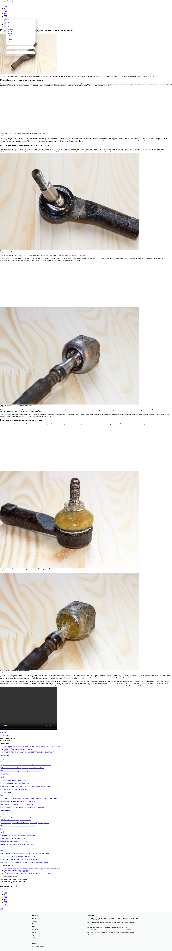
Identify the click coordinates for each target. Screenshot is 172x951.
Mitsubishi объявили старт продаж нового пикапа (16, 820)
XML (1, 909)
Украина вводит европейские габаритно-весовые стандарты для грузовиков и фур (29, 751)
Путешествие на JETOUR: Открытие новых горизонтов (18, 856)
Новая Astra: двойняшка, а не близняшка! (16, 748)
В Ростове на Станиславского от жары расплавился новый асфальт (21, 762)
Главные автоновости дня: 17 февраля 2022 (14, 789)
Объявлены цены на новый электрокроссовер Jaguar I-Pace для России (22, 768)
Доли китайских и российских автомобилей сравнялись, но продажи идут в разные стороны (32, 746)
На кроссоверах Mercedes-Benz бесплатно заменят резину (18, 801)
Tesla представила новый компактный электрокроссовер (18, 826)
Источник (3, 732)
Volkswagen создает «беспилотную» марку (14, 841)
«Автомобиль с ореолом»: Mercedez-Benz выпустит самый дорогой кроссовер (25, 823)
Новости (2, 847)
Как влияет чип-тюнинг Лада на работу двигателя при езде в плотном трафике (28, 752)
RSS (1, 758)
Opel (5, 18)
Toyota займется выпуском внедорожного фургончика (17, 844)
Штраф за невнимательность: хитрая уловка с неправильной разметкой (23, 807)
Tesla (5, 8)
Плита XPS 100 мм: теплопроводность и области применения (20, 859)
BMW (5, 7)
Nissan (5, 10)
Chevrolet (6, 16)
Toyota (6, 13)
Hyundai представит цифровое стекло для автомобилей (18, 835)
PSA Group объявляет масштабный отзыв (13, 838)
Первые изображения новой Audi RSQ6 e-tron (18, 749)
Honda (5, 15)
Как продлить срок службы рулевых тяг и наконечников (18, 804)
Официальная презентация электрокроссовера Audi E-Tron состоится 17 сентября (26, 765)
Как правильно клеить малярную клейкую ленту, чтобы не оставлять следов (24, 862)
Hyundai (6, 11)
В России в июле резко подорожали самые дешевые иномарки (20, 771)
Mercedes (6, 5)
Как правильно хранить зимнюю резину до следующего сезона (20, 817)
